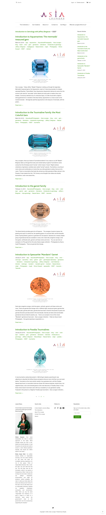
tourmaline (37, 122)
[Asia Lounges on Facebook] (55, 408)
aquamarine (33, 42)
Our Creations (36, 25)
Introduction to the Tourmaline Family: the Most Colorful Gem (83, 49)
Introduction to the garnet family (30, 186)
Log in (72, 2)
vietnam (28, 49)
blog (16, 45)
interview (47, 335)
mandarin (31, 264)
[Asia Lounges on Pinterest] (58, 408)
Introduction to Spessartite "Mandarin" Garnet (36, 254)
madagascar (30, 47)
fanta (31, 260)
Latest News (18, 404)
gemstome (35, 45)
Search (36, 416)
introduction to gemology (54, 45)
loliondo (17, 264)
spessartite (47, 266)
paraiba (59, 337)
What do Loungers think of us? (78, 25)
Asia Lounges (57, 42)
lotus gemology (26, 193)
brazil (21, 45)
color (25, 45)
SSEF (23, 49)
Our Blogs (63, 25)
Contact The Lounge (40, 414)
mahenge (24, 264)
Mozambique (37, 337)
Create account (80, 2)
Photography (53, 47)
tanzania (49, 193)
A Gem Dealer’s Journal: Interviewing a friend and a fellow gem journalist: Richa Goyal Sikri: (23, 409)
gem (30, 45)
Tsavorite (17, 268)
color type (18, 260)
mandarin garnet (39, 264)
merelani (48, 264)
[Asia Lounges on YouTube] (63, 408)
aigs (27, 42)
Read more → (19, 105)
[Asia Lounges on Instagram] (60, 408)
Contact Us (55, 25)
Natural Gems (39, 47)
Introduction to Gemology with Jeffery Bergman (32, 32)
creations (21, 335)
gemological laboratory (50, 260)
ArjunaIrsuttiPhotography (45, 42)
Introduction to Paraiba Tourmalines (32, 329)
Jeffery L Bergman (20, 47)
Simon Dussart (38, 266)
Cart (90, 2)
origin (46, 47)
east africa (25, 260)
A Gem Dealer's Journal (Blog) (42, 408)
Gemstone (43, 45)
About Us (45, 25)
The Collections (24, 25)
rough (30, 266)
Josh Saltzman (55, 262)
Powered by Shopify (61, 512)
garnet (21, 191)
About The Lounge (39, 412)
